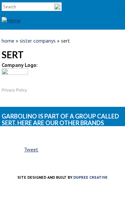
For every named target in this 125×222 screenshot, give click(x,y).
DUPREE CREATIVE (90, 177)
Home (8, 40)
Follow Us (119, 7)
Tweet (31, 149)
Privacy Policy (14, 90)
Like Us (107, 7)
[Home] (11, 14)
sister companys (38, 40)
